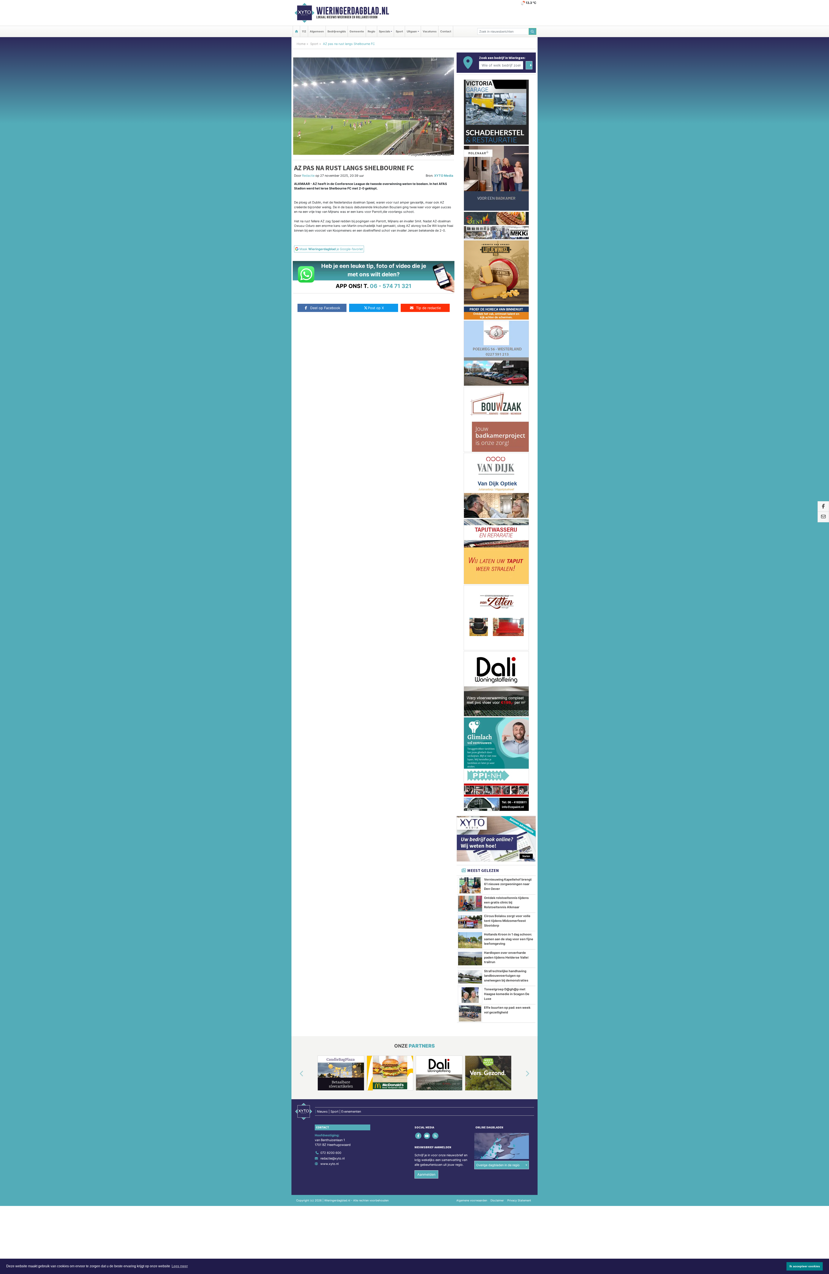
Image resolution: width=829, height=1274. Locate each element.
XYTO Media (443, 175)
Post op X (376, 308)
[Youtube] (427, 871)
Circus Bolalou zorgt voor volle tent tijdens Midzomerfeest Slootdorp (507, 656)
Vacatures (430, 31)
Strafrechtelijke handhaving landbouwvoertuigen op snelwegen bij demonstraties (506, 711)
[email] (823, 517)
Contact (445, 31)
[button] (296, 809)
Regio (371, 31)
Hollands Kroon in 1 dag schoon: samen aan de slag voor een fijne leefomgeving (508, 674)
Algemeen (317, 31)
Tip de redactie (428, 308)
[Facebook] (418, 871)
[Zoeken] (532, 31)
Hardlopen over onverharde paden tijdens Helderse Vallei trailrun (506, 692)
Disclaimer (497, 936)
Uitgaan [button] (412, 31)
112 (304, 31)
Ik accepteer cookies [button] (804, 1266)
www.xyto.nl (329, 899)
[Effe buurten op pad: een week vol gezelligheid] (470, 749)
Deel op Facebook (325, 308)
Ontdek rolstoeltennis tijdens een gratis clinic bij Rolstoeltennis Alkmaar (506, 637)
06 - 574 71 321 (390, 286)
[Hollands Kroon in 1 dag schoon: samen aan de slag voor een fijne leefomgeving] (470, 676)
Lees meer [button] (180, 1266)
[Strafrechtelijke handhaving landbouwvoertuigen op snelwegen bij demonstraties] (470, 712)
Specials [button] (384, 31)
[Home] (296, 31)
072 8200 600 (330, 888)
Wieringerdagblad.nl (352, 11)
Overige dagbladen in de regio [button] (498, 900)
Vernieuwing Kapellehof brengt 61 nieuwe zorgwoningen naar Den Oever (508, 619)
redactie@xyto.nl (332, 893)
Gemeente (357, 31)
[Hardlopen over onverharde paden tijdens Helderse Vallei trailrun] (470, 694)
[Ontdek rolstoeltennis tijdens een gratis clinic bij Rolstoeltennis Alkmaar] (470, 639)
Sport (399, 31)
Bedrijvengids (336, 31)
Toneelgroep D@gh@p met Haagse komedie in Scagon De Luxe (506, 729)
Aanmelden (426, 910)
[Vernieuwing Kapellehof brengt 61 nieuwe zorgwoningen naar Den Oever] (470, 621)
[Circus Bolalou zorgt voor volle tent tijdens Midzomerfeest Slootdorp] (470, 657)
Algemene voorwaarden (471, 936)
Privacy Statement (519, 936)
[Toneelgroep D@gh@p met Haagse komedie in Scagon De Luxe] (470, 730)
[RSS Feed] (435, 871)
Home (301, 44)
